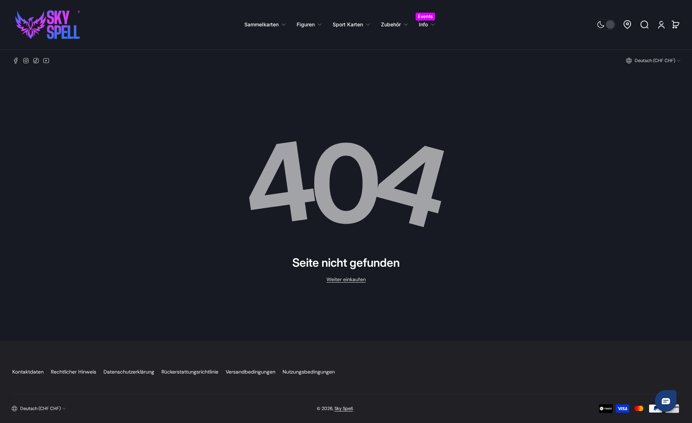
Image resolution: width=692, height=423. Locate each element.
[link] (267, 25)
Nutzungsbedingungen (309, 372)
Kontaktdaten (28, 372)
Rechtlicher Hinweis (73, 372)
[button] (627, 24)
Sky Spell (343, 408)
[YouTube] (46, 60)
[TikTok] (36, 60)
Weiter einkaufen (346, 279)
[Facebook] (16, 60)
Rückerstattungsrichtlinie (189, 372)
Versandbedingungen (250, 372)
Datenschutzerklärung (128, 372)
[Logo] (48, 25)
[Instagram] (26, 60)
